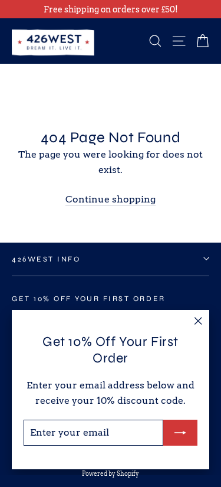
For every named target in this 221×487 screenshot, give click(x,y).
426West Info (46, 258)
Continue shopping (110, 199)
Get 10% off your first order (89, 298)
